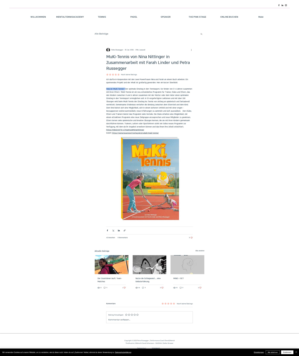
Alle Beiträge (101, 33)
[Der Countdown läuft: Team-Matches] (111, 264)
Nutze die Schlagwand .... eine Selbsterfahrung (148, 280)
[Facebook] (279, 5)
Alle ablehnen (273, 352)
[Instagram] (286, 5)
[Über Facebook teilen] (107, 230)
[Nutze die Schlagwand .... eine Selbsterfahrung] (149, 264)
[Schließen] (296, 352)
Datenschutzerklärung (123, 352)
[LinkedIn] (282, 5)
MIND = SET (178, 278)
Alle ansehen (200, 251)
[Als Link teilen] (124, 230)
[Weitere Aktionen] (191, 49)
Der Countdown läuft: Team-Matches (110, 280)
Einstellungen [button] (259, 352)
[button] (201, 34)
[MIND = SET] (187, 264)
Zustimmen (287, 352)
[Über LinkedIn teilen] (119, 230)
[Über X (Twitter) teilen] (113, 230)
